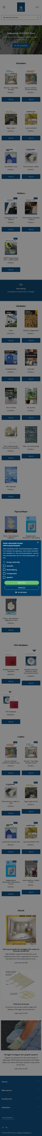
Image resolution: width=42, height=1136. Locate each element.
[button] (21, 592)
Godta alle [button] (22, 583)
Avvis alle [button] (21, 588)
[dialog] (21, 568)
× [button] (37, 542)
